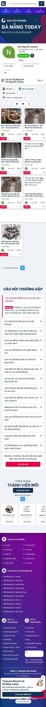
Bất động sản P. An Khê (12, 607)
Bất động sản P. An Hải (12, 576)
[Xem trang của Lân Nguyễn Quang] (3, 134)
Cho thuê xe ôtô (9, 628)
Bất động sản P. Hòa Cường (14, 584)
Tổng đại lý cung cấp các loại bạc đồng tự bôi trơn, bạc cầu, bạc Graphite (10, 195)
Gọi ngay (24, 55)
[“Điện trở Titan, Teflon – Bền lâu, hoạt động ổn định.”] (35, 150)
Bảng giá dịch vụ (32, 635)
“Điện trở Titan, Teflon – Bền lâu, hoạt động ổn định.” (33, 161)
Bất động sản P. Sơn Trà (12, 600)
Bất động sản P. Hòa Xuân (13, 611)
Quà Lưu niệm (9, 651)
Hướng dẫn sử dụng (33, 643)
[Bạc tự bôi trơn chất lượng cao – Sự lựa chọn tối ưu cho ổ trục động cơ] (11, 116)
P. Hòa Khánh (30, 558)
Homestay (7, 639)
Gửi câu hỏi (23, 464)
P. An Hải (7, 545)
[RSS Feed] (32, 56)
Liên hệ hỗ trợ (31, 647)
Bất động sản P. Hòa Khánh (14, 596)
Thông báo (30, 631)
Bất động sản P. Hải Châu (13, 580)
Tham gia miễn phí (23, 694)
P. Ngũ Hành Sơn (10, 558)
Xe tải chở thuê (9, 635)
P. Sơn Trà (28, 549)
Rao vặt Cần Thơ (23, 701)
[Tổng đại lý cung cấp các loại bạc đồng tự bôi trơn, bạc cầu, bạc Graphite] (11, 184)
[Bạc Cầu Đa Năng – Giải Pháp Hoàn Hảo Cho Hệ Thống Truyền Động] (35, 116)
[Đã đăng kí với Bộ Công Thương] (34, 655)
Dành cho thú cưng (11, 655)
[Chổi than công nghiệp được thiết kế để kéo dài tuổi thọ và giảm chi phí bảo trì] (11, 150)
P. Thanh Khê (30, 545)
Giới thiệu (30, 628)
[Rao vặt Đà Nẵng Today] (4, 3)
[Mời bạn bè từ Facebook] (22, 499)
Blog (28, 639)
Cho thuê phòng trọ (11, 631)
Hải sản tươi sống (10, 643)
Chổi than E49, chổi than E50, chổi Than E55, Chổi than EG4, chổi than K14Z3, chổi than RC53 (11, 242)
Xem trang (9, 521)
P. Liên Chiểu (8, 563)
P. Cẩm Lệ (7, 554)
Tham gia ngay (23, 490)
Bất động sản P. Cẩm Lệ (12, 603)
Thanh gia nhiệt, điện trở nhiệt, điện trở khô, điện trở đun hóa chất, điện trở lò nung (35, 195)
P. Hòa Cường (30, 554)
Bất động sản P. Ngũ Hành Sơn (15, 592)
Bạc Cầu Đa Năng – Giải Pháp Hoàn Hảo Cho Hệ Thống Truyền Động (33, 126)
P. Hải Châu (8, 549)
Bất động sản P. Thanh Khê (14, 588)
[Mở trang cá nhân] (9, 509)
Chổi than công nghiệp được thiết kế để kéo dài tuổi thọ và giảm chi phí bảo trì (10, 161)
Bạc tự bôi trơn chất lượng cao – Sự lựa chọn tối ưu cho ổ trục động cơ (11, 126)
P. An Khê (28, 563)
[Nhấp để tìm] (41, 3)
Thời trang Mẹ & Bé (11, 659)
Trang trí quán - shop (11, 647)
